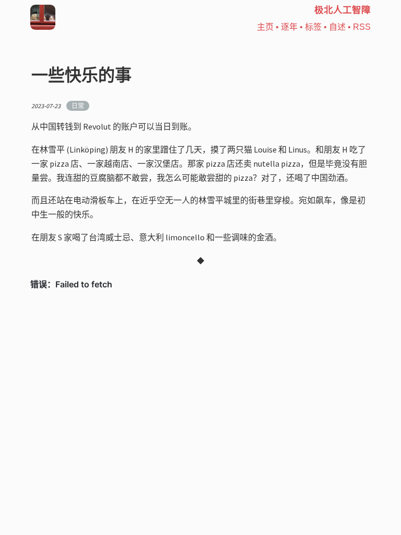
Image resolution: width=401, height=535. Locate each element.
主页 (265, 26)
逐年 (289, 26)
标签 (313, 26)
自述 (337, 26)
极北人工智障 (342, 10)
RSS (362, 26)
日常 (78, 106)
